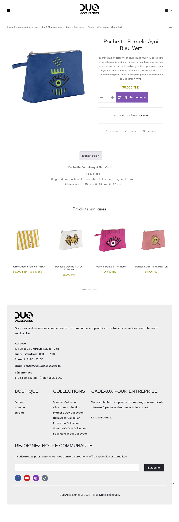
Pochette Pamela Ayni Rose (110, 266)
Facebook (113, 131)
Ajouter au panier (135, 97)
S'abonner (154, 467)
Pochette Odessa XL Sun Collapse (69, 268)
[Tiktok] (45, 478)
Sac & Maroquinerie (52, 27)
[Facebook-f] (18, 478)
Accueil (11, 27)
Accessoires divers (28, 27)
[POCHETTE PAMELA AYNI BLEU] (168, 27)
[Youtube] (27, 478)
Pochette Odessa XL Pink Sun (151, 266)
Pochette (79, 27)
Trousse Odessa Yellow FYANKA (27, 266)
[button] (84, 289)
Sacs (68, 27)
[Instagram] (36, 478)
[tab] (91, 155)
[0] (170, 10)
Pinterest (151, 131)
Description (90, 156)
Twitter (132, 131)
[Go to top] (174, 484)
